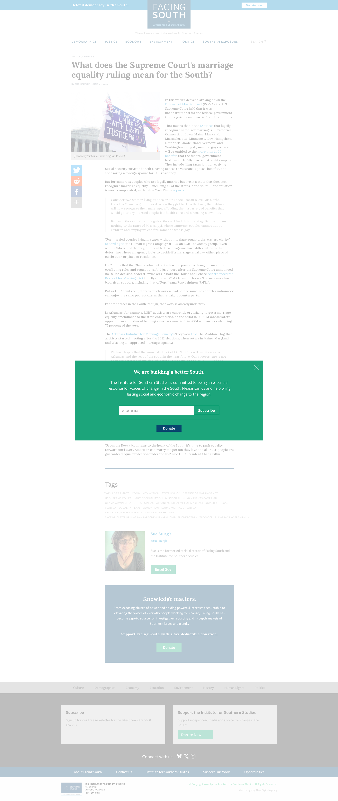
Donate (169, 428)
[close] (256, 367)
